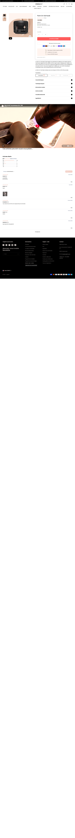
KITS (17, 6)
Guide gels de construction (48, 261)
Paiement (45, 252)
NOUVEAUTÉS (11, 6)
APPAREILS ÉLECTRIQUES (54, 6)
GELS (30, 6)
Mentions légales (28, 252)
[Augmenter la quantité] (45, 34)
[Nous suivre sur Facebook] (3, 245)
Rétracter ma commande (31, 265)
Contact (44, 254)
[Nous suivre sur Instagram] (6, 245)
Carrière (26, 257)
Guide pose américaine (48, 259)
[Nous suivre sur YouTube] (12, 245)
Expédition (45, 248)
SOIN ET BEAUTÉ (37, 8)
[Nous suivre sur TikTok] (15, 245)
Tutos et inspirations (47, 263)
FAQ (43, 246)
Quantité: (39, 32)
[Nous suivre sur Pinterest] (9, 245)
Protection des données (30, 254)
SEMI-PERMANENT (23, 6)
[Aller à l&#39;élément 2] (4, 19)
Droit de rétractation (29, 250)
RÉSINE (34, 6)
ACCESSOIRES (69, 6)
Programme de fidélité (30, 259)
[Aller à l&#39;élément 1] (4, 15)
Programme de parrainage (31, 261)
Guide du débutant (47, 257)
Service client (45, 244)
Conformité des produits (30, 246)
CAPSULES (39, 6)
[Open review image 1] (5, 194)
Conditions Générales (29, 248)
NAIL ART (62, 6)
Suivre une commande (47, 250)
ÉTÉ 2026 (5, 6)
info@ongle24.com (66, 254)
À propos (27, 244)
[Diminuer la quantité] (38, 34)
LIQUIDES (45, 6)
